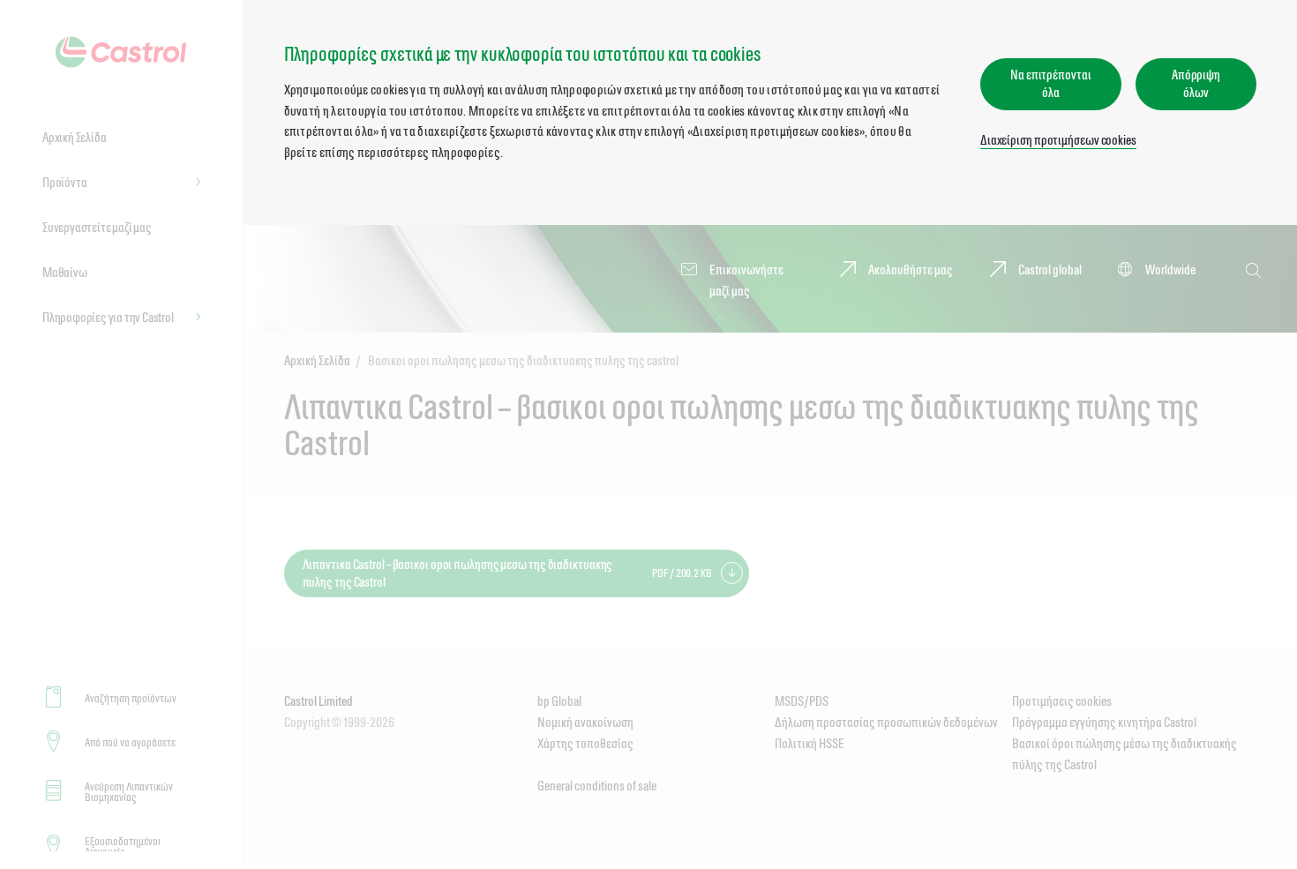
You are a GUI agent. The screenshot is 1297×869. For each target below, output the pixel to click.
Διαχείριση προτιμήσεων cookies (1058, 139)
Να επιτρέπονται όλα (1050, 83)
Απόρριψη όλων (1196, 83)
